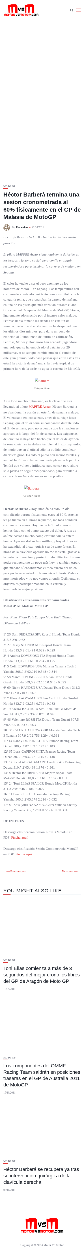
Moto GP (9, 186)
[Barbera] (42, 380)
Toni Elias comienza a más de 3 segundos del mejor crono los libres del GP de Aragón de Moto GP (41, 975)
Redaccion (22, 227)
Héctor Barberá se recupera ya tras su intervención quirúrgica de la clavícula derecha (41, 1176)
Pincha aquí (19, 837)
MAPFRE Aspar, (40, 406)
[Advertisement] (42, 63)
